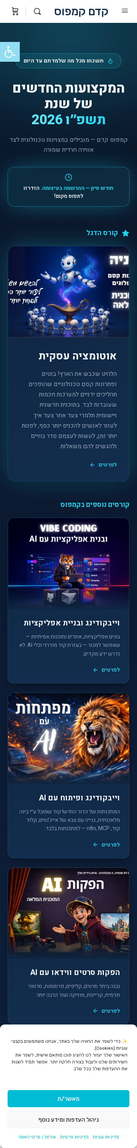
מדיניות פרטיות (74, 1137)
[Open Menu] (124, 11)
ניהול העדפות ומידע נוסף (68, 1119)
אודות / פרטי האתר (37, 1137)
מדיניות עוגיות (105, 1137)
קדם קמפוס (81, 11)
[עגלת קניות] (14, 11)
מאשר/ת (68, 1098)
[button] (10, 52)
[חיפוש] (35, 11)
